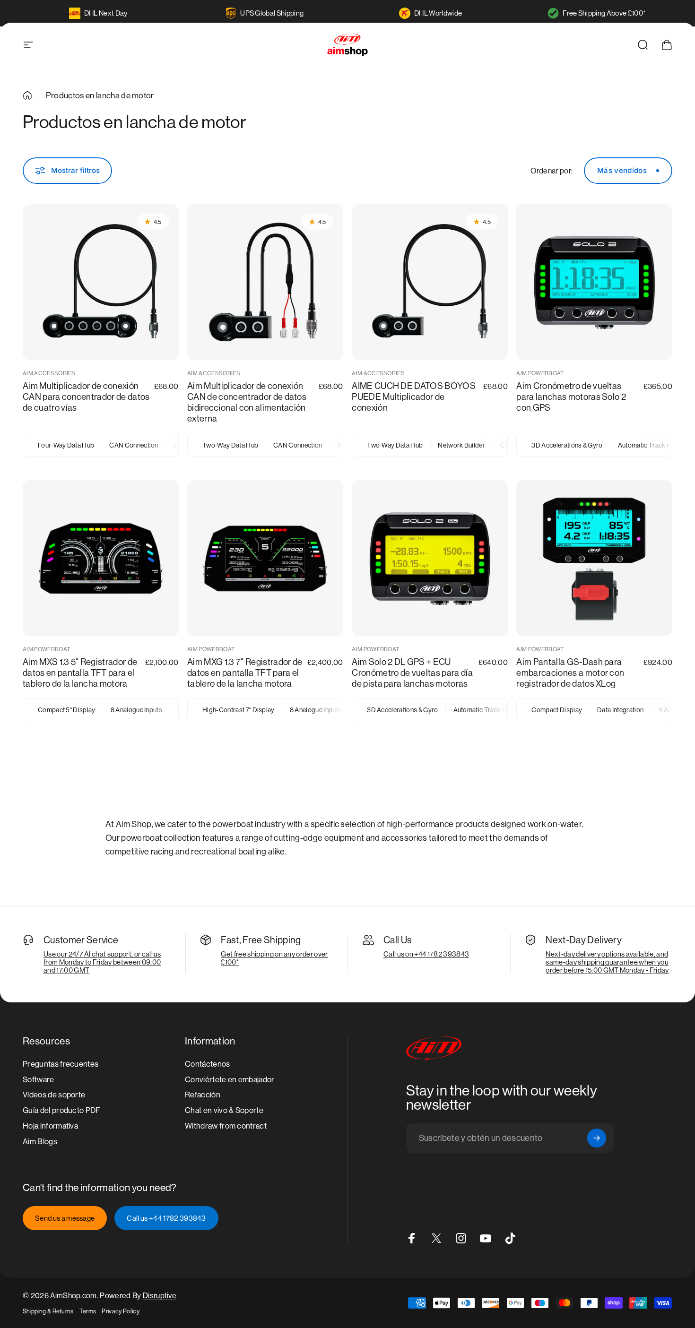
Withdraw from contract (226, 1125)
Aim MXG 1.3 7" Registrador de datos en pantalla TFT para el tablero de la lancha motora (244, 673)
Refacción (202, 1095)
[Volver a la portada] (27, 95)
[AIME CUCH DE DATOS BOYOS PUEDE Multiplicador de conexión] (430, 282)
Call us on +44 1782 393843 (426, 954)
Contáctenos (207, 1064)
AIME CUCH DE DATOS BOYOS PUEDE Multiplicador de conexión (414, 397)
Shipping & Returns (48, 1311)
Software (38, 1079)
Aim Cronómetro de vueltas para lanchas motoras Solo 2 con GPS (571, 397)
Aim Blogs (40, 1141)
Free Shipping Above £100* (604, 13)
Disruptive (159, 1295)
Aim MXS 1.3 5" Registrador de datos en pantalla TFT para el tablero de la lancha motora (80, 673)
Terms (87, 1311)
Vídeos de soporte (54, 1095)
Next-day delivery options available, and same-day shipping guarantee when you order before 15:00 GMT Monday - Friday (607, 962)
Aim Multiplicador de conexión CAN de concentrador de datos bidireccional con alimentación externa (246, 402)
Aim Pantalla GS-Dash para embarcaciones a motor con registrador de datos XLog (570, 673)
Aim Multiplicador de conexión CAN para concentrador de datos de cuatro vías (86, 397)
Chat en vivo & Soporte (224, 1110)
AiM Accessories (49, 373)
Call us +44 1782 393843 (166, 1218)
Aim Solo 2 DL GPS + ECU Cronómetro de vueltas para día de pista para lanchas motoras (412, 673)
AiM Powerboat (540, 373)
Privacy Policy (120, 1311)
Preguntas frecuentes (60, 1064)
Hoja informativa (50, 1125)
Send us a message (65, 1218)
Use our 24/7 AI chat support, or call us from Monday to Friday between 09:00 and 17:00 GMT (102, 962)
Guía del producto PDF (62, 1110)
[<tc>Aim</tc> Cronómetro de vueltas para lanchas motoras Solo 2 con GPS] (594, 282)
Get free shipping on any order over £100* (274, 958)
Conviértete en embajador (230, 1079)
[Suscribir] (596, 1138)
